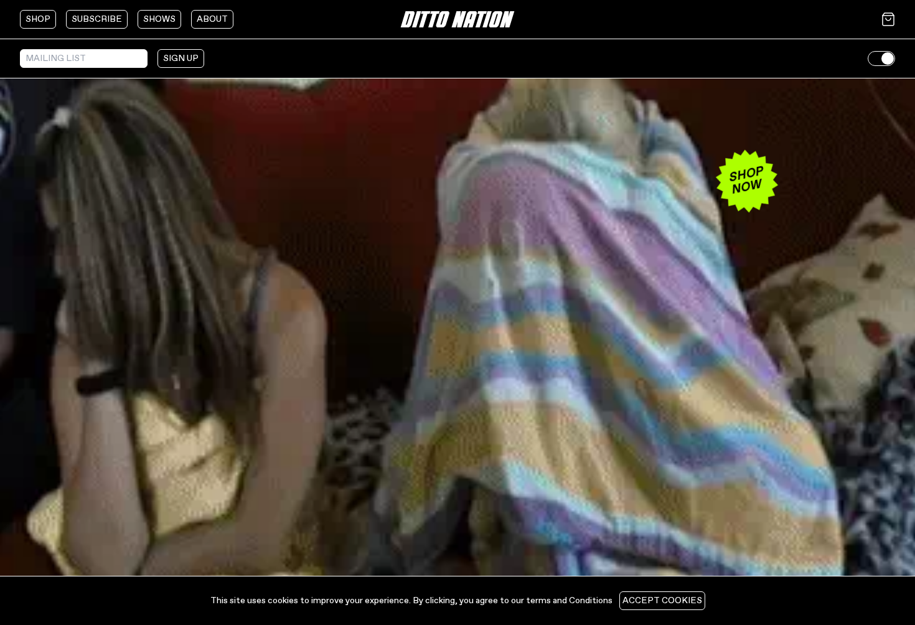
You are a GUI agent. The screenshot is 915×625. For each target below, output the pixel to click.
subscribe (97, 19)
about (212, 19)
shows (159, 19)
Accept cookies (662, 600)
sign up (181, 58)
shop (38, 19)
